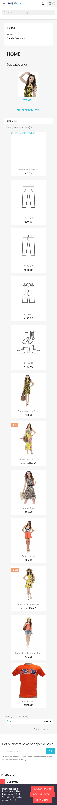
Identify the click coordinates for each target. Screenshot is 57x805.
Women (11, 34)
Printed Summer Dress (28, 411)
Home (12, 28)
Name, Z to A (28, 121)
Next (48, 721)
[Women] (28, 84)
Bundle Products (16, 38)
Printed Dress (28, 508)
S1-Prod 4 (28, 218)
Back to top (42, 729)
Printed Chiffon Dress (28, 604)
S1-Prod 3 (28, 266)
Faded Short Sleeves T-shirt (28, 653)
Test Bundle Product (28, 169)
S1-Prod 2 (28, 314)
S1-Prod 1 (28, 363)
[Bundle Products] (28, 106)
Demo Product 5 (28, 701)
